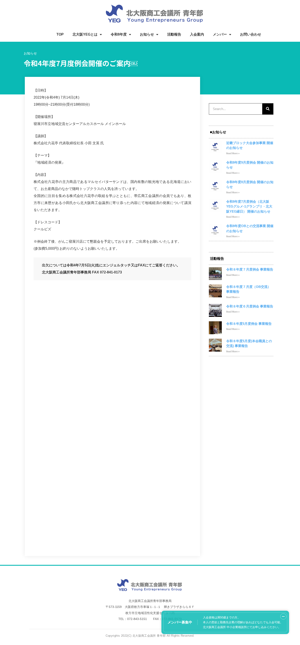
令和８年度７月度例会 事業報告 (249, 269)
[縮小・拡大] (283, 616)
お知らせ (147, 34)
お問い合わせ (250, 34)
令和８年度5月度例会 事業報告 (249, 323)
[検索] (267, 108)
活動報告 (174, 34)
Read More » (233, 153)
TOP (60, 34)
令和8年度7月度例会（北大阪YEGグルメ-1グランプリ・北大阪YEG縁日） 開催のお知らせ (249, 206)
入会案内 (197, 34)
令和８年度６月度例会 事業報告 (249, 306)
